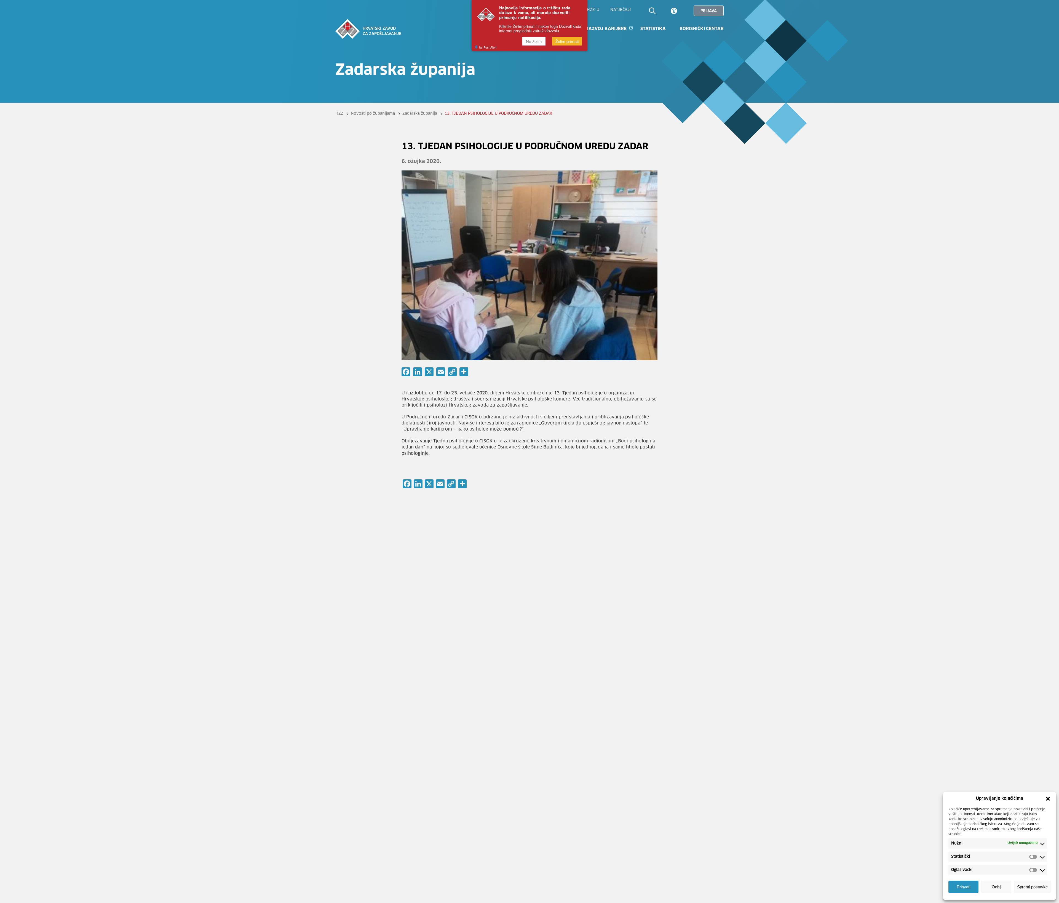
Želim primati (567, 41)
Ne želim (534, 41)
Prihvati (963, 887)
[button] (1048, 799)
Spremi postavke (1032, 887)
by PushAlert (487, 47)
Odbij (996, 887)
